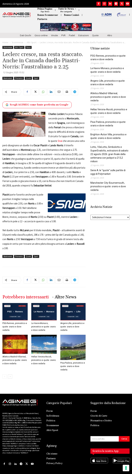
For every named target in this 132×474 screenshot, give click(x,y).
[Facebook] (98, 4)
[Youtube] (127, 4)
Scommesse (17, 42)
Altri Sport (31, 42)
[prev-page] (4, 376)
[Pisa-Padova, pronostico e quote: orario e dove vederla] (73, 347)
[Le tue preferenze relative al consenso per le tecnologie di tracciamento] (126, 468)
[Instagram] (104, 4)
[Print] (66, 91)
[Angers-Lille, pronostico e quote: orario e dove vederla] (73, 311)
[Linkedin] (110, 4)
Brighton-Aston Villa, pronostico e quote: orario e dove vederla (108, 136)
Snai (60, 141)
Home (5, 42)
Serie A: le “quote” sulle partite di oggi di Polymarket (107, 172)
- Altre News (64, 297)
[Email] (58, 91)
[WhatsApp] (43, 91)
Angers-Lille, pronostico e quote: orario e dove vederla (72, 326)
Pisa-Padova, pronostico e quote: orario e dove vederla (72, 366)
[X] (122, 4)
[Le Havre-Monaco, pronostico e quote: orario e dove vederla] (44, 311)
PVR (63, 35)
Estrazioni (83, 35)
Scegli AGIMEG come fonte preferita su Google (39, 104)
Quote (95, 35)
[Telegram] (116, 4)
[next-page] (10, 376)
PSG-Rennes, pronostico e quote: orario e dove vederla (14, 326)
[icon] (99, 464)
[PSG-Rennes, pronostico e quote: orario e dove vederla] (15, 311)
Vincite (54, 35)
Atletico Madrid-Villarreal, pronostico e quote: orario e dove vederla (14, 360)
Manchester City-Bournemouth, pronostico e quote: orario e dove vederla (108, 186)
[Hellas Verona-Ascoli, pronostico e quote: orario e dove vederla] (44, 344)
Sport (36, 78)
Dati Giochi (25, 35)
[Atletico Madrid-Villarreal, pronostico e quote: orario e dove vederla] (15, 344)
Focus (28, 47)
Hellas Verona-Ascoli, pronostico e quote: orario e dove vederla (43, 360)
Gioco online (41, 35)
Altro (109, 35)
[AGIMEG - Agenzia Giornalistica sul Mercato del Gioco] (16, 15)
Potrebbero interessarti (25, 297)
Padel (72, 35)
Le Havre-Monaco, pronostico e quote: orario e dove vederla (43, 326)
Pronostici (19, 78)
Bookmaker (7, 78)
